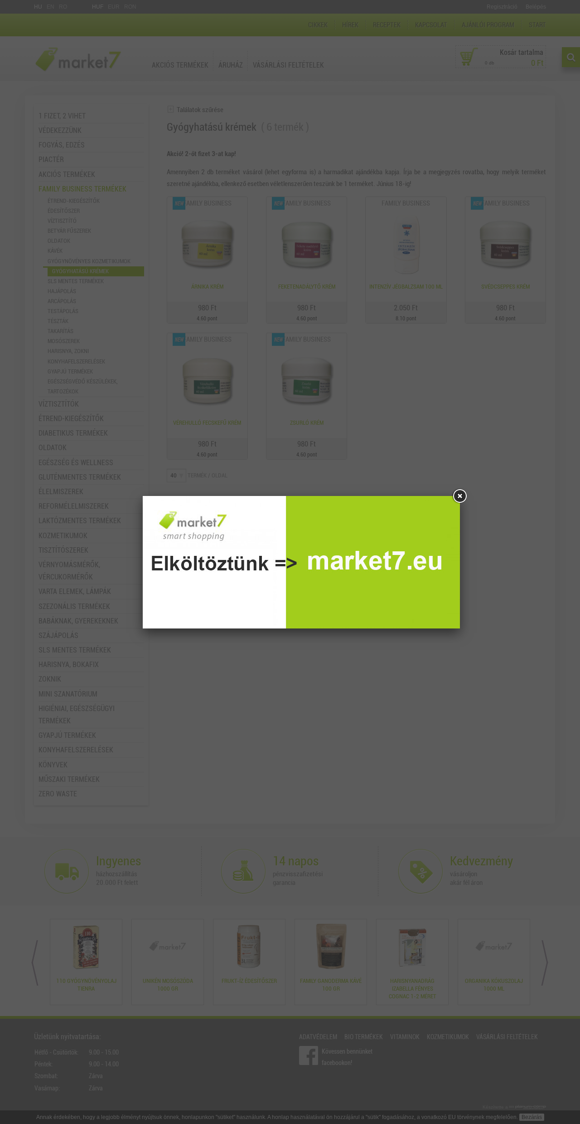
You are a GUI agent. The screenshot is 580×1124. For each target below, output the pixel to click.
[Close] (460, 496)
